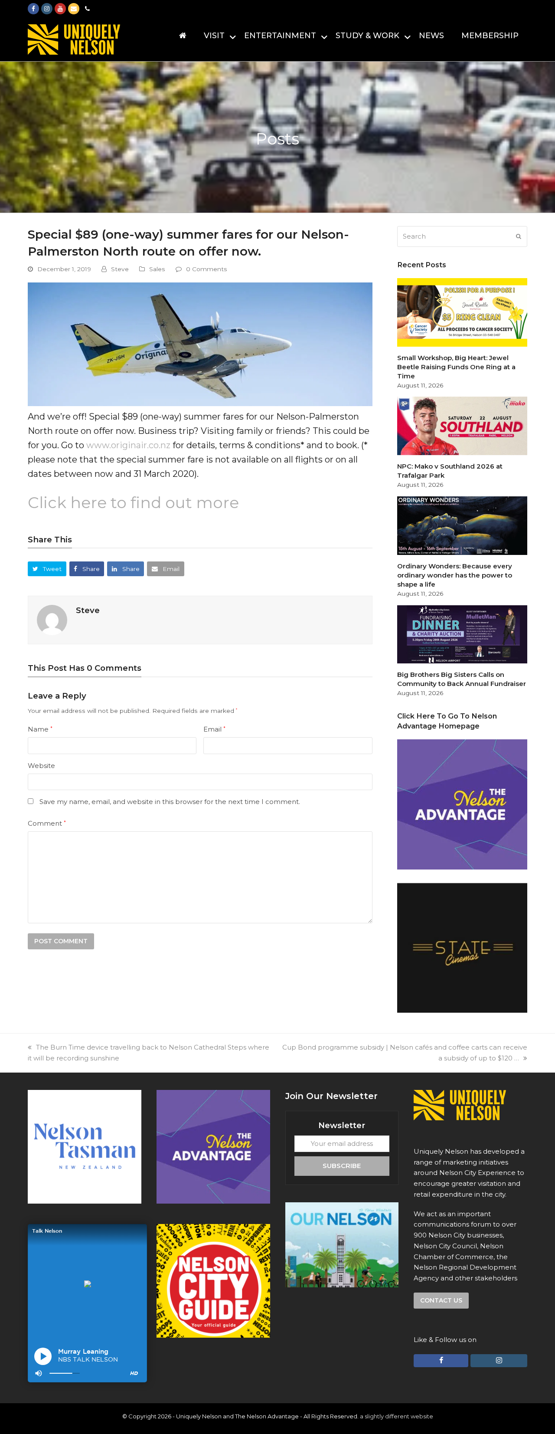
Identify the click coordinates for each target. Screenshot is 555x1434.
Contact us (441, 1300)
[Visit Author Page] (52, 619)
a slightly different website (396, 1416)
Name (40, 729)
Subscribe (342, 1166)
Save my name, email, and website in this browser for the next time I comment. (169, 801)
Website (41, 765)
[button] (47, 568)
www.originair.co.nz (128, 445)
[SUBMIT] (518, 236)
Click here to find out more (133, 502)
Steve (120, 269)
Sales (157, 269)
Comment (47, 823)
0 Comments (206, 269)
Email (214, 729)
